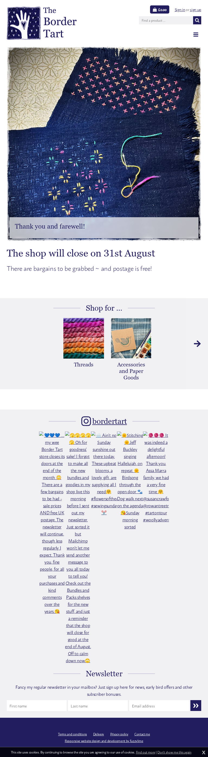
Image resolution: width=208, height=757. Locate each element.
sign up (195, 9)
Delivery (98, 734)
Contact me (142, 734)
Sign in (180, 9)
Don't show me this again (174, 752)
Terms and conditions (72, 734)
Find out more (145, 752)
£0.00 (162, 9)
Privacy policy (119, 734)
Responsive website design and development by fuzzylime (104, 740)
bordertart (109, 421)
